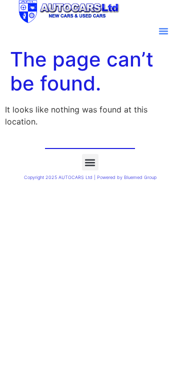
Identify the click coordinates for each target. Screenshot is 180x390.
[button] (163, 31)
